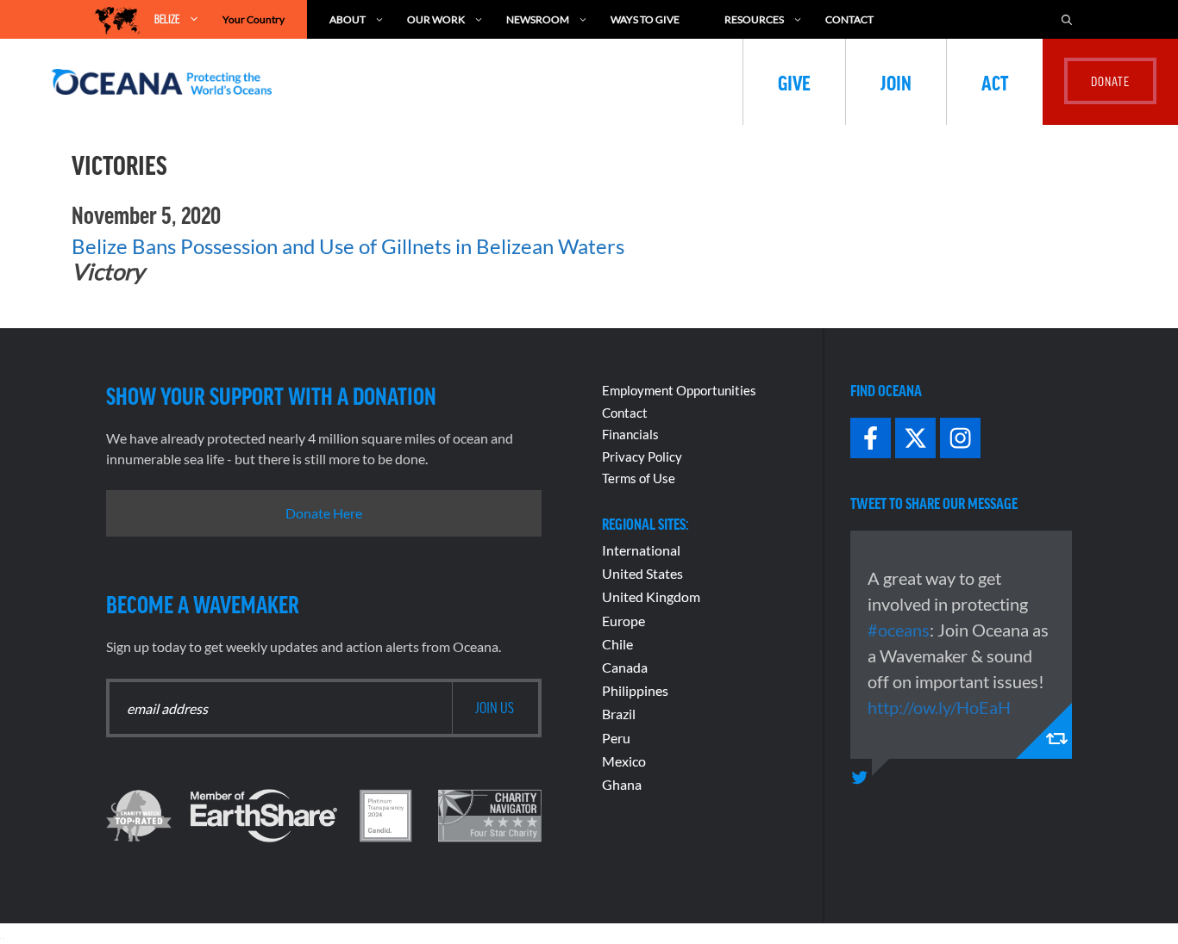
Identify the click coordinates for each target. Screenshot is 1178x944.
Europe (623, 620)
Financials (630, 434)
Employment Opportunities (679, 390)
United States (642, 573)
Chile (617, 644)
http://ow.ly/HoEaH (939, 707)
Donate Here (323, 513)
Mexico (624, 761)
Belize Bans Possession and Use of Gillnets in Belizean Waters (348, 245)
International (641, 550)
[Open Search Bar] (1066, 19)
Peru (616, 738)
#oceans (899, 629)
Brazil (619, 713)
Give (794, 82)
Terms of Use (638, 478)
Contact (849, 19)
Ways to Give (645, 19)
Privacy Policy (642, 456)
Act (994, 82)
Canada (625, 667)
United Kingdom (651, 596)
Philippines (635, 690)
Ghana (622, 784)
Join (896, 82)
